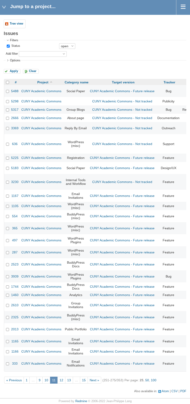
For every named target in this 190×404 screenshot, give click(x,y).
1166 (15, 351)
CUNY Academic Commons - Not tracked (122, 101)
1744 (15, 286)
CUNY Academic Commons (41, 91)
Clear (32, 71)
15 (84, 380)
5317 (15, 109)
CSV (174, 391)
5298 (15, 101)
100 (153, 380)
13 (69, 380)
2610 (15, 305)
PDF (183, 391)
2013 (15, 329)
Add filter (12, 53)
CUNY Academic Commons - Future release (122, 91)
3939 (15, 276)
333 (15, 363)
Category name (77, 82)
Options (15, 60)
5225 (15, 158)
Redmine (81, 401)
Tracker (169, 82)
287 (15, 252)
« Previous (14, 380)
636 (15, 144)
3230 (15, 182)
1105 (15, 206)
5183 (15, 168)
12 (61, 380)
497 (15, 240)
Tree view (16, 23)
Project (42, 82)
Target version (123, 82)
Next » (94, 380)
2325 (15, 317)
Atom (165, 391)
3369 (15, 128)
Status (15, 45)
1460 (15, 295)
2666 (15, 118)
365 (15, 228)
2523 (15, 264)
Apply (14, 71)
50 (147, 380)
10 (46, 380)
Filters (14, 40)
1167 (15, 196)
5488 (15, 91)
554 (15, 216)
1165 (15, 341)
